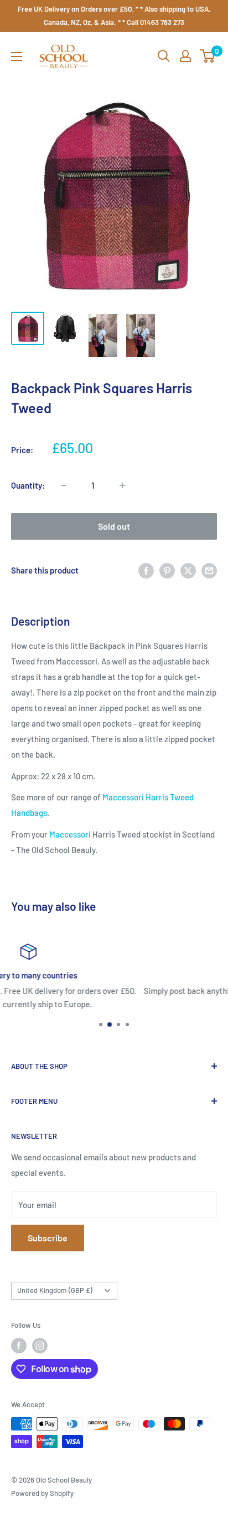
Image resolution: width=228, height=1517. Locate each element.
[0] (208, 56)
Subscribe (48, 1237)
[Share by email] (209, 570)
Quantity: (28, 485)
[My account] (185, 56)
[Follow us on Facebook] (19, 1345)
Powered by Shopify (42, 1493)
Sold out (114, 526)
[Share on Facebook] (146, 570)
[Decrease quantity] (63, 485)
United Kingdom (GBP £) (54, 1290)
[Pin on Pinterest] (167, 570)
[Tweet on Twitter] (188, 570)
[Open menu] (16, 56)
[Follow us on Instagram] (40, 1345)
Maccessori (70, 834)
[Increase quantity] (122, 485)
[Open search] (164, 56)
